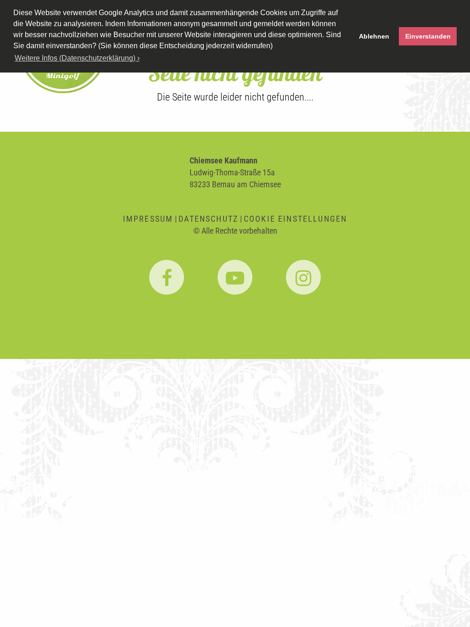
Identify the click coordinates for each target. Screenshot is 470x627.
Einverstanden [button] (428, 36)
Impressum (148, 219)
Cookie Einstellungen (295, 219)
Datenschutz (208, 219)
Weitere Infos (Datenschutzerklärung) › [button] (77, 58)
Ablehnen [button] (374, 36)
